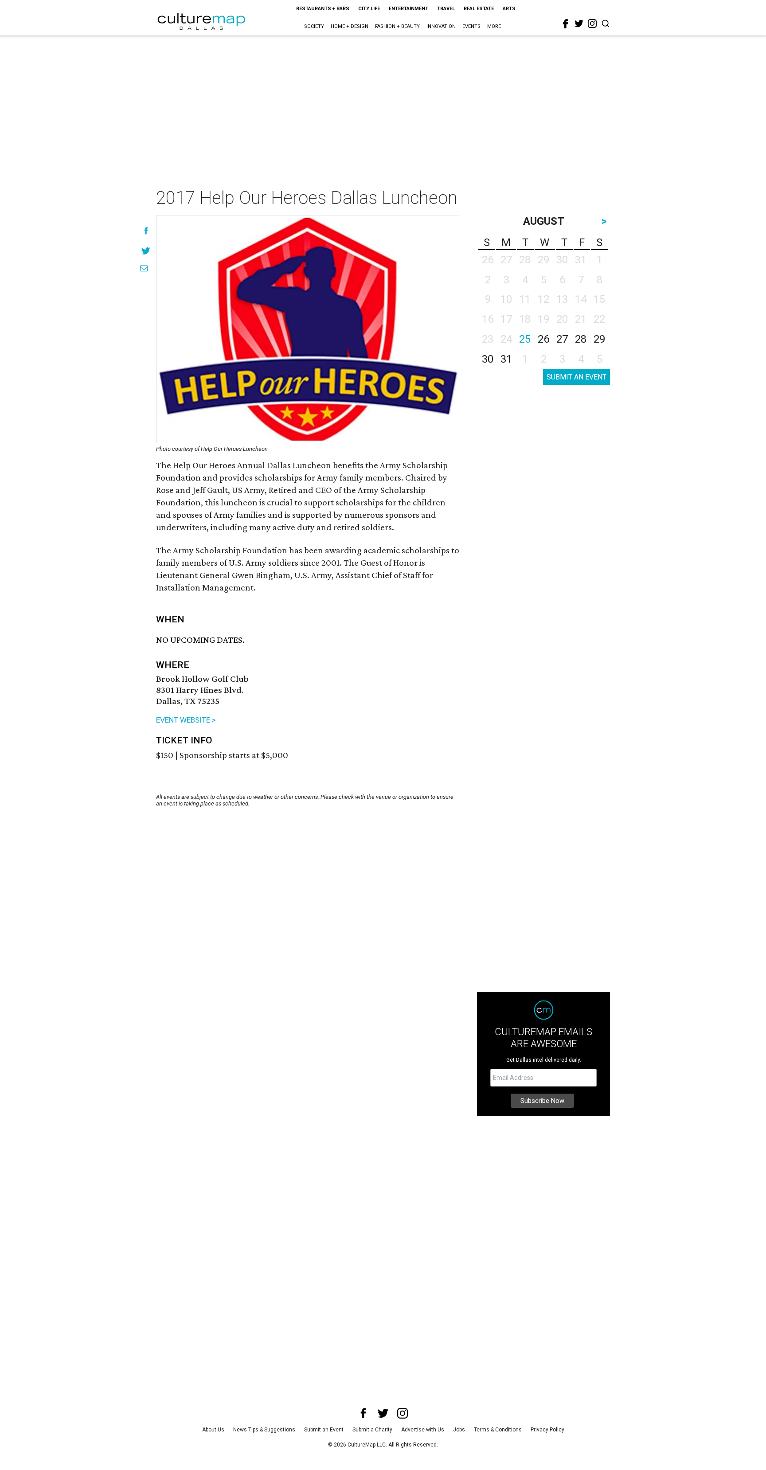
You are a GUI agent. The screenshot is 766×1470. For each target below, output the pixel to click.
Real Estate (479, 9)
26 (543, 339)
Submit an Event (324, 1430)
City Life (369, 9)
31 (506, 359)
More (494, 26)
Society (314, 26)
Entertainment (408, 9)
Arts (509, 9)
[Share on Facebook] (146, 230)
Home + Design (349, 26)
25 (525, 339)
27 (562, 339)
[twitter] (578, 23)
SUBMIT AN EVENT (576, 377)
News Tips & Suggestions (264, 1430)
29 (599, 339)
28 (580, 339)
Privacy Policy (547, 1430)
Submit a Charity (372, 1430)
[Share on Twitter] (146, 250)
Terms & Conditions (498, 1430)
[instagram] (592, 23)
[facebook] (565, 24)
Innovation (441, 26)
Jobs (459, 1430)
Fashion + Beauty (397, 26)
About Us (213, 1430)
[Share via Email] (143, 268)
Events (471, 26)
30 (487, 359)
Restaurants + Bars (322, 9)
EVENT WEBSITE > (186, 719)
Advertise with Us (422, 1430)
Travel (446, 9)
